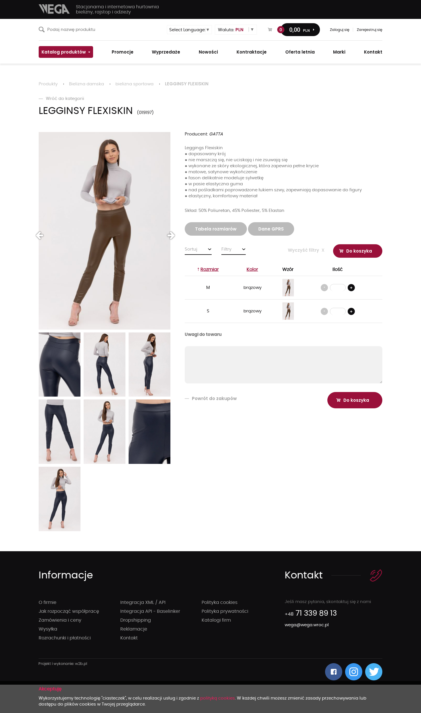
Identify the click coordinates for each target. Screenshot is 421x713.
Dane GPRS (271, 229)
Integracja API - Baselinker (150, 611)
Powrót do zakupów (214, 398)
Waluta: (230, 30)
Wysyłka (48, 629)
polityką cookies (217, 698)
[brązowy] (288, 287)
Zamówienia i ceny (60, 620)
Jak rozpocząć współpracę (69, 611)
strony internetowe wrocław (63, 664)
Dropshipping (135, 620)
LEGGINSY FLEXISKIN (186, 84)
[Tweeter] (373, 671)
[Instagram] (353, 671)
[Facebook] (333, 671)
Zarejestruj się (369, 30)
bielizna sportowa (134, 84)
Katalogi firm (216, 620)
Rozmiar (209, 269)
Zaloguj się (339, 30)
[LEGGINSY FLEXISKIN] (104, 231)
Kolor (252, 269)
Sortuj (191, 249)
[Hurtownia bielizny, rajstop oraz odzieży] (54, 9)
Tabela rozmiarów (216, 229)
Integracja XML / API (143, 602)
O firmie (47, 602)
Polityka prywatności (225, 611)
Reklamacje (133, 629)
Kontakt (129, 638)
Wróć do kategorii (65, 98)
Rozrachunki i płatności (65, 638)
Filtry (226, 249)
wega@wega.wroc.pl (307, 625)
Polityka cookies (219, 602)
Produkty (48, 84)
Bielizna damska (86, 84)
